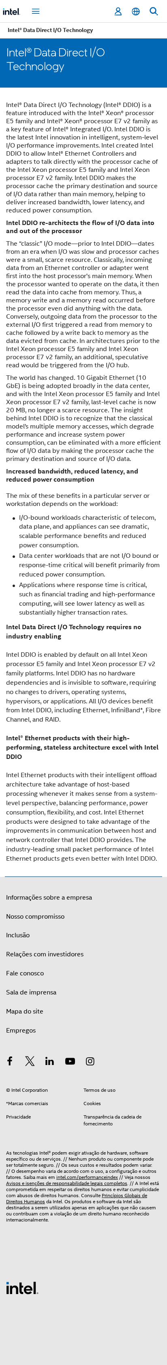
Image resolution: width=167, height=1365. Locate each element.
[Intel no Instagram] (90, 1062)
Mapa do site (24, 1011)
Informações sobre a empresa (49, 898)
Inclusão (18, 935)
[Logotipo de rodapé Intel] (22, 1288)
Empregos (21, 1030)
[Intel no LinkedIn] (50, 1062)
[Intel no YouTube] (70, 1062)
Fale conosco (25, 973)
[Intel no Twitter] (30, 1062)
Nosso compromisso (35, 917)
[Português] (136, 11)
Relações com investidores (45, 954)
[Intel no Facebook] (10, 1062)
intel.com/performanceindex (87, 1177)
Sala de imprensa (31, 992)
